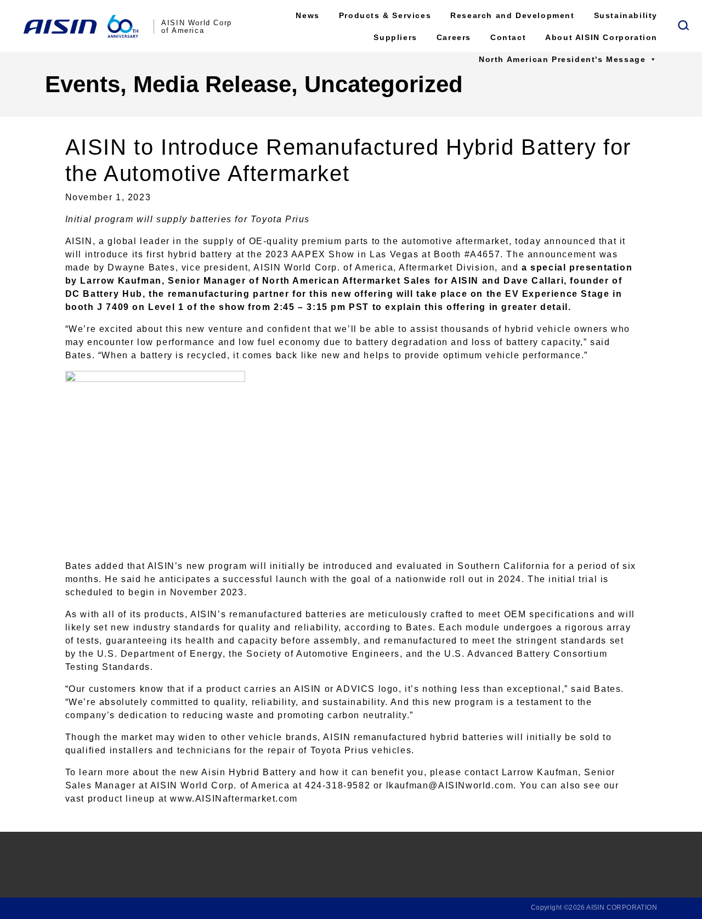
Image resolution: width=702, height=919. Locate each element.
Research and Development (512, 15)
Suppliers (395, 37)
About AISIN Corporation (601, 37)
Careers (454, 37)
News (307, 15)
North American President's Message (562, 59)
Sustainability (626, 15)
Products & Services (385, 15)
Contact (508, 37)
